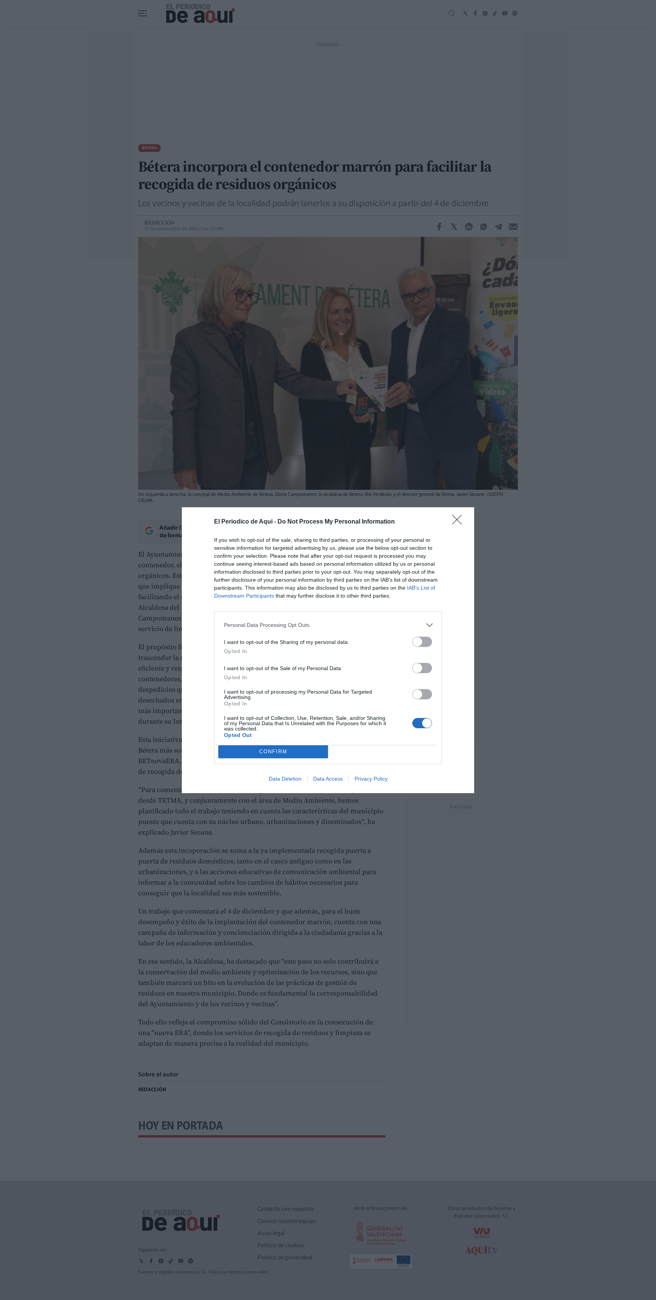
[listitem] (328, 625)
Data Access (328, 779)
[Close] (459, 522)
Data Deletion (285, 779)
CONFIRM (273, 751)
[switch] (422, 642)
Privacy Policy (371, 779)
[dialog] (328, 650)
